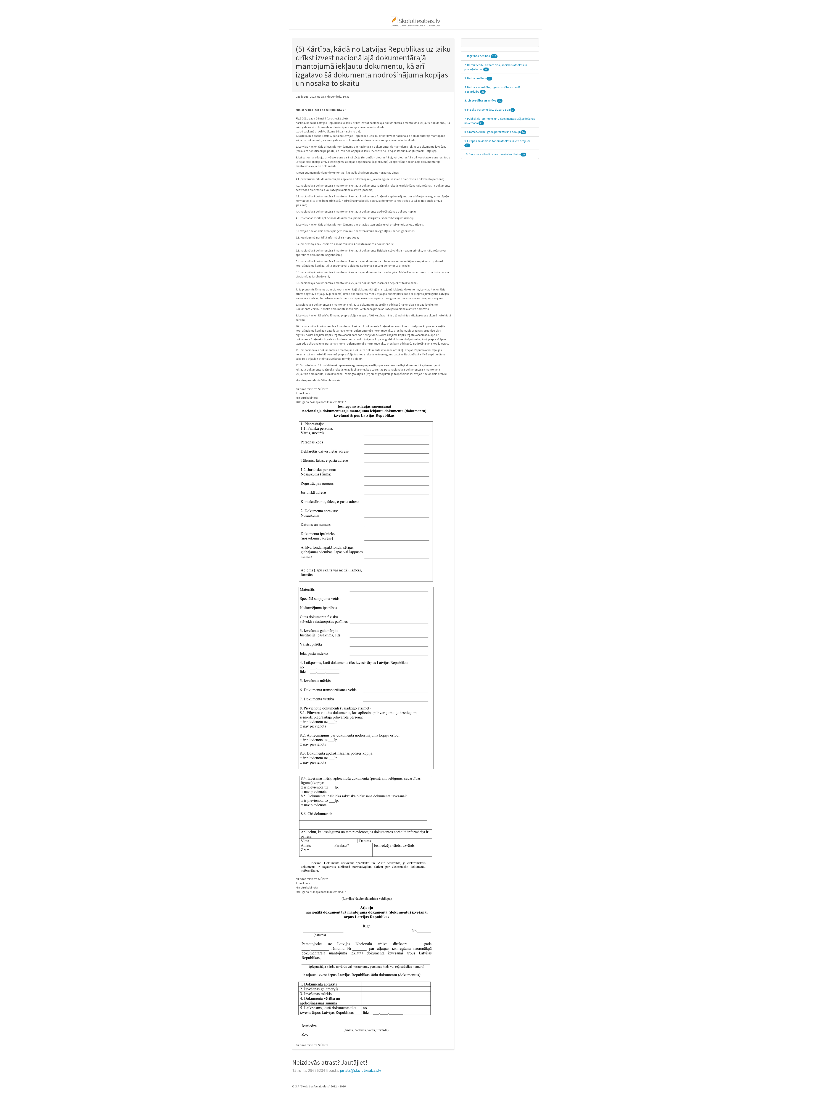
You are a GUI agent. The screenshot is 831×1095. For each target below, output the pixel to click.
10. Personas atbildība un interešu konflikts (494, 154)
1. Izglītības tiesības (480, 56)
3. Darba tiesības (477, 78)
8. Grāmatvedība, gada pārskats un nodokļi (494, 132)
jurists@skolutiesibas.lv (360, 1070)
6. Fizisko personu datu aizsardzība (488, 109)
